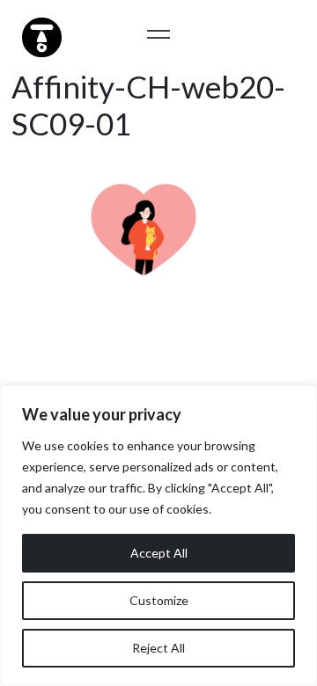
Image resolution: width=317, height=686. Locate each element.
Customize (158, 600)
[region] (158, 535)
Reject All (158, 647)
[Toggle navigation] (159, 34)
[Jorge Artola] (39, 35)
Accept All (159, 552)
